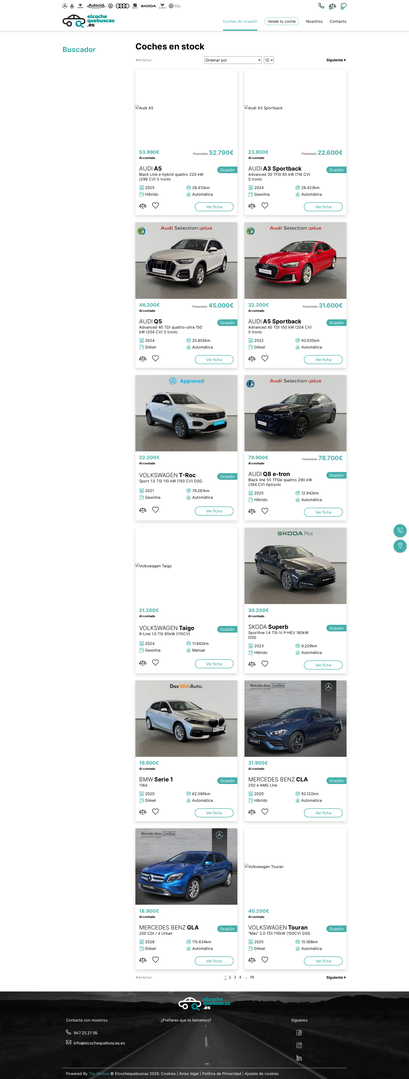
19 (252, 977)
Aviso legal (189, 1073)
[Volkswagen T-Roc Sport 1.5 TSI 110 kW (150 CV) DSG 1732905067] (186, 413)
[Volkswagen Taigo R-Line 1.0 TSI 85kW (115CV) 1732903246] (186, 566)
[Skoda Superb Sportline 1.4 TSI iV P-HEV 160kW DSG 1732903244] (296, 566)
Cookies (168, 1073)
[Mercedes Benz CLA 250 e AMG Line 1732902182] (296, 718)
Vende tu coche (282, 21)
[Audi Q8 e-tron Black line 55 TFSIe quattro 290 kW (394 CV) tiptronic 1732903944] (296, 413)
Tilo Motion (99, 1073)
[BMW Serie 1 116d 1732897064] (186, 718)
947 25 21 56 (85, 1032)
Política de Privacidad (221, 1073)
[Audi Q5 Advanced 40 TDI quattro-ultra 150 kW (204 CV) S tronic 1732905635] (186, 260)
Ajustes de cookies (262, 1073)
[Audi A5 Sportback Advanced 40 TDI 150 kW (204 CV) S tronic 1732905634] (296, 260)
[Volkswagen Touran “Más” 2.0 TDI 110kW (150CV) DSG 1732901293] (296, 866)
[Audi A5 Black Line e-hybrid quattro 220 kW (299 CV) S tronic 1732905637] (186, 108)
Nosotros (314, 21)
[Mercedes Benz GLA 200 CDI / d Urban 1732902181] (186, 866)
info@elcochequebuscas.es (99, 1042)
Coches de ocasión (240, 21)
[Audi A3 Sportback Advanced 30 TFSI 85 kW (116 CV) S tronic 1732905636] (296, 108)
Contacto (338, 21)
